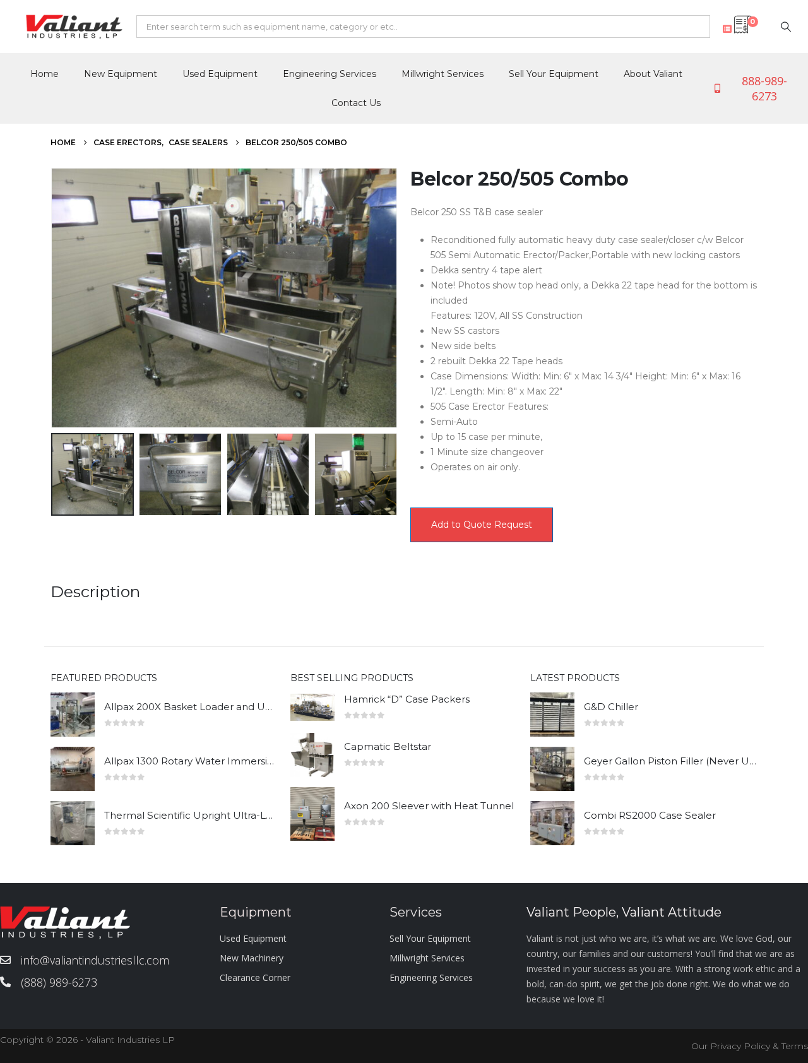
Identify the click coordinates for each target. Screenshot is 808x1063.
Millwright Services (442, 74)
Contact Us (356, 103)
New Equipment (120, 74)
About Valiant (653, 74)
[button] (53, 297)
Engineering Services (329, 74)
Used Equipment (220, 74)
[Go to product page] (72, 714)
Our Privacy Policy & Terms (749, 1046)
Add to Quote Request (481, 524)
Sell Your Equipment (553, 74)
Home (44, 74)
